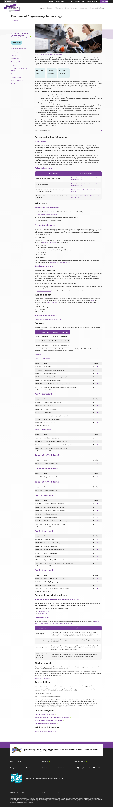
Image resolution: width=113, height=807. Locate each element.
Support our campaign (34, 778)
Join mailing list (79, 761)
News (28, 768)
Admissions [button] (59, 8)
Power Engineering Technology (45, 723)
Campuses (13, 768)
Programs (59, 54)
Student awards (16, 74)
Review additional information (60, 262)
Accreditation (16, 77)
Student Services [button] (71, 8)
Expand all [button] (38, 354)
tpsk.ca (67, 706)
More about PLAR (43, 613)
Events (44, 768)
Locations (14, 52)
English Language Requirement (48, 214)
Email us (45, 761)
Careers (77, 1)
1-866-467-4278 (15, 761)
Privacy (60, 792)
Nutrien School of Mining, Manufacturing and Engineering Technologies (20, 35)
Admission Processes (44, 291)
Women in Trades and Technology (46, 731)
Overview (14, 55)
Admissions (15, 58)
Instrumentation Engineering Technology (48, 720)
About (71, 1)
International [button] (83, 8)
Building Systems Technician (44, 714)
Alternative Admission (49, 242)
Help (83, 1)
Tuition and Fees (51, 302)
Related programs (17, 80)
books (92, 300)
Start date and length (18, 48)
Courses (13, 65)
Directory (61, 768)
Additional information (19, 84)
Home (36, 54)
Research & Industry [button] (97, 8)
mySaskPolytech (92, 1)
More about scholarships (42, 678)
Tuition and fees (16, 62)
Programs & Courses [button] (45, 8)
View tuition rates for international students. (49, 319)
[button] (107, 8)
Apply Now (104, 1)
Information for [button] (9, 1)
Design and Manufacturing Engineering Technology (52, 717)
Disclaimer (44, 792)
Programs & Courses (47, 54)
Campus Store (59, 1)
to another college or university (62, 623)
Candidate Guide (43, 611)
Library (51, 1)
